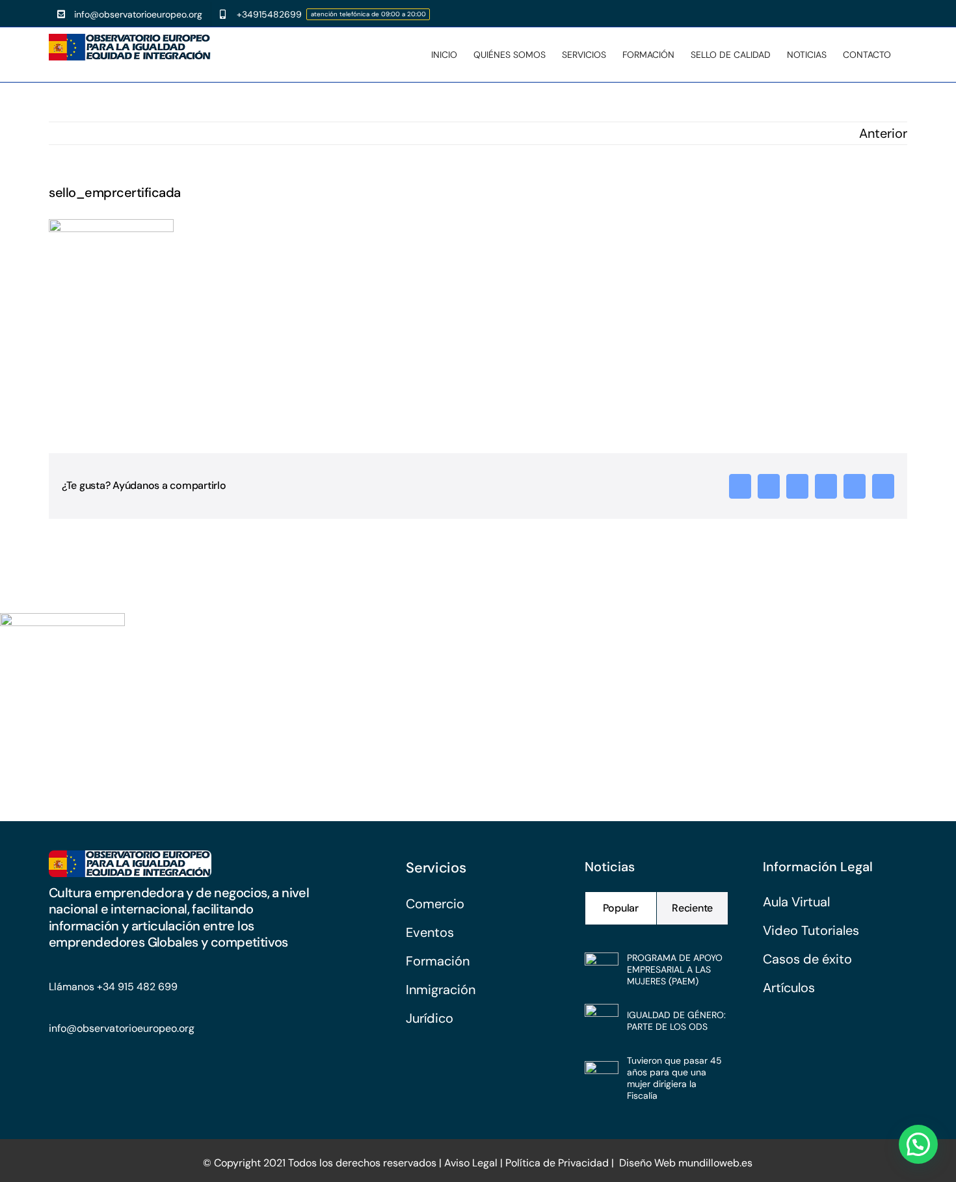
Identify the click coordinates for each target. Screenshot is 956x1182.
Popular (621, 908)
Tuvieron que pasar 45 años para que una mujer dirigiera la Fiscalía (674, 1078)
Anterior (883, 133)
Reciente (692, 908)
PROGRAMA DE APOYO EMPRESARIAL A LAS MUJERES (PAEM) (675, 969)
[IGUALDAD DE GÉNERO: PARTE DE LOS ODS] (601, 1015)
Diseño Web (647, 1163)
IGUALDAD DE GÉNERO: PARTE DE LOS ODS (676, 1020)
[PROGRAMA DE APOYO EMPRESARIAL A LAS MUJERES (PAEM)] (601, 964)
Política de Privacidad (557, 1163)
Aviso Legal (470, 1163)
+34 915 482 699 (137, 986)
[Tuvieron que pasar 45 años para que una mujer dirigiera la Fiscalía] (601, 1073)
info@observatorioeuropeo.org (121, 1028)
